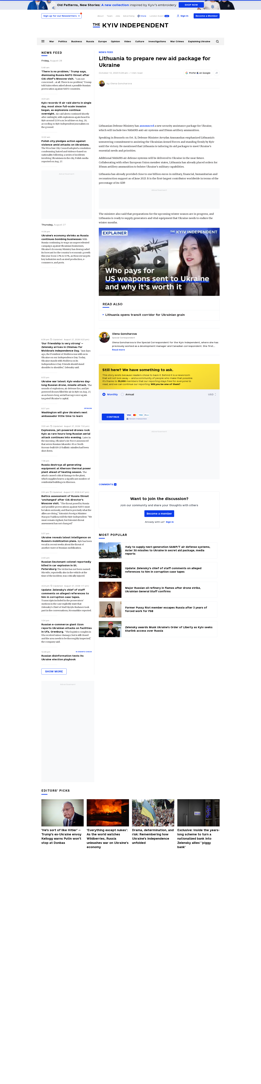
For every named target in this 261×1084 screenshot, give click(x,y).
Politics (62, 41)
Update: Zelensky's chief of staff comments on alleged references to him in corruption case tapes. (65, 593)
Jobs (118, 16)
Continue (113, 417)
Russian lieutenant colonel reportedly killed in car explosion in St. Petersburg (66, 565)
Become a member (159, 513)
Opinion (115, 41)
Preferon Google (200, 73)
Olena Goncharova (121, 83)
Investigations (157, 41)
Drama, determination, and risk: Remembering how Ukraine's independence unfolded (153, 836)
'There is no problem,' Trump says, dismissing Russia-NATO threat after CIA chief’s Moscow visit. (65, 75)
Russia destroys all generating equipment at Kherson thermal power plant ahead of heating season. (66, 468)
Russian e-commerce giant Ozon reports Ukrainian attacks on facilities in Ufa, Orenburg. (66, 628)
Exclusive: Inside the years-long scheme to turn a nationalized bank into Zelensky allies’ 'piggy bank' (198, 838)
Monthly (112, 394)
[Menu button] (42, 41)
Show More (54, 671)
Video (127, 41)
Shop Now (191, 4)
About (100, 16)
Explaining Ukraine (199, 41)
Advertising (128, 16)
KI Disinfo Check (84, 652)
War (51, 41)
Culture (139, 41)
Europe (102, 41)
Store (143, 16)
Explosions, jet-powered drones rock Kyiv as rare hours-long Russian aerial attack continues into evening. (65, 434)
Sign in (170, 522)
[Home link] (130, 25)
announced (147, 125)
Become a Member (207, 16)
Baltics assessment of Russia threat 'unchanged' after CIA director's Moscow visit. (65, 500)
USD (211, 394)
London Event (157, 16)
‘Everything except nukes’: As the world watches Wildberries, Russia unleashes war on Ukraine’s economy (108, 838)
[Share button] (217, 73)
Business (76, 41)
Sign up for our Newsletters (61, 16)
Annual (130, 394)
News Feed (106, 52)
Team (110, 16)
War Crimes (177, 41)
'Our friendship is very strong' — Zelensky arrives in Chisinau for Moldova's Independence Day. (62, 347)
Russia (90, 41)
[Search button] (217, 41)
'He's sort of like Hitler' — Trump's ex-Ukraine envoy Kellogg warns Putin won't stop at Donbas (61, 836)
